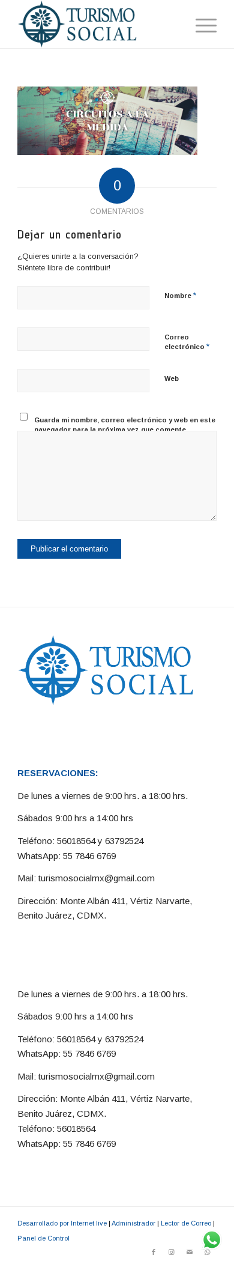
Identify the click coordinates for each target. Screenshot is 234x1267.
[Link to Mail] (190, 1252)
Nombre (180, 295)
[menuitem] (200, 24)
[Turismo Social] (96, 24)
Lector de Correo (186, 1223)
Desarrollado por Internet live (62, 1223)
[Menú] (200, 24)
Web (171, 378)
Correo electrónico (186, 342)
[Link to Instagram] (172, 1252)
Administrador (133, 1223)
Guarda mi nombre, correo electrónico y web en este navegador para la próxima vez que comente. (124, 425)
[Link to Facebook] (154, 1252)
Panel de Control (43, 1238)
